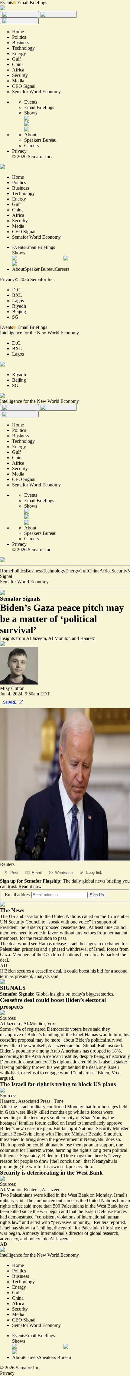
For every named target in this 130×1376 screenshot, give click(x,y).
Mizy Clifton (12, 688)
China (93, 570)
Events (6, 2)
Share (10, 702)
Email (37, 872)
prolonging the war (18, 1166)
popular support (99, 1144)
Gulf (83, 570)
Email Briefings (32, 2)
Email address (18, 894)
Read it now (29, 886)
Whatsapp (64, 872)
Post (14, 872)
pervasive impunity (71, 1222)
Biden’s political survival (98, 1040)
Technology (54, 570)
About (30, 134)
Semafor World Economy (24, 581)
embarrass (84, 1072)
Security (119, 570)
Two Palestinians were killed (27, 1195)
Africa (105, 570)
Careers (31, 145)
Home (6, 570)
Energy (72, 570)
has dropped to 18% (102, 1050)
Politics (19, 570)
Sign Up (97, 895)
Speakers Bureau (40, 140)
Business (34, 570)
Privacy (19, 151)
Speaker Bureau (39, 269)
